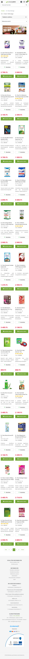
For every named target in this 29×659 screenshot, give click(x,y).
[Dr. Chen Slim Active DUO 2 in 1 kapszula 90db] (21, 512)
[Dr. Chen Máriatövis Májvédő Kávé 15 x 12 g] (7, 300)
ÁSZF (14, 579)
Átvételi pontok (14, 564)
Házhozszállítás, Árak (14, 562)
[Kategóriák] (2, 2)
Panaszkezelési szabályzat (14, 577)
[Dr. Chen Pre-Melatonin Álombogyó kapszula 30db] (21, 87)
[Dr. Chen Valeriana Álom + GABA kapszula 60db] (7, 44)
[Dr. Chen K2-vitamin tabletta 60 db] (21, 300)
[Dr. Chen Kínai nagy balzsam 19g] (21, 342)
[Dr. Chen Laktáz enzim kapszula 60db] (7, 172)
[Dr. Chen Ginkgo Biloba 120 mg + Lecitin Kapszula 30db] (7, 215)
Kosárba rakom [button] (8, 76)
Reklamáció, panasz (14, 573)
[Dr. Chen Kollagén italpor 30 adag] (21, 470)
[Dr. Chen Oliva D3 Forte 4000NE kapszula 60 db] (7, 512)
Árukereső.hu (14, 628)
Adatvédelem (14, 575)
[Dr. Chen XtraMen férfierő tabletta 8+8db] (7, 130)
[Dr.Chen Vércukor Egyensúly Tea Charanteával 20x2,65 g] (21, 130)
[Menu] (21, 2)
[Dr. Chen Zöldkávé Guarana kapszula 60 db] (21, 215)
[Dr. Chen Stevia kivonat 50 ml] (7, 427)
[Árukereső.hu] (14, 626)
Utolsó (22, 549)
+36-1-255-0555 (16, 615)
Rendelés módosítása (14, 570)
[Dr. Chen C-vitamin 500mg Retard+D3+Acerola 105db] (7, 470)
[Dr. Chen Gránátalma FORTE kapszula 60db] (21, 257)
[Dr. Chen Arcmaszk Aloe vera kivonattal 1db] (7, 342)
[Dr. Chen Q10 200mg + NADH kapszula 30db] (21, 172)
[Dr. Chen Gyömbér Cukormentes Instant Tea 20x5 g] (21, 385)
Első (6, 549)
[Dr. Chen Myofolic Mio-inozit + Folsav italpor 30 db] (21, 44)
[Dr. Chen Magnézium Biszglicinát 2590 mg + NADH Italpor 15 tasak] (21, 427)
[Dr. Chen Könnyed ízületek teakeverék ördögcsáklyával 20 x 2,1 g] (7, 257)
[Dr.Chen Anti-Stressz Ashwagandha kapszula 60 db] (7, 87)
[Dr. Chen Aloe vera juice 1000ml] (7, 385)
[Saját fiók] (24, 2)
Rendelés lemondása (14, 572)
